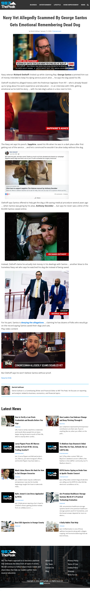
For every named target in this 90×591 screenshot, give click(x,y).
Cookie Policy (73, 568)
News (83, 5)
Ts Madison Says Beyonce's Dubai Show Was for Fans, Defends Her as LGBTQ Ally (73, 447)
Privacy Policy (73, 561)
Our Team (49, 564)
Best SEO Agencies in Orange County (29, 523)
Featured (17, 427)
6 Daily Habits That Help (69, 523)
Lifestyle (57, 5)
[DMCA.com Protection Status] (45, 584)
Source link (6, 377)
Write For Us (72, 575)
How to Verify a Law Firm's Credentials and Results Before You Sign (29, 420)
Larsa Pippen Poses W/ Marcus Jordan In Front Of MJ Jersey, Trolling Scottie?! (27, 447)
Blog (47, 571)
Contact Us (49, 568)
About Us (48, 561)
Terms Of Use (73, 564)
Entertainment (45, 5)
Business (33, 5)
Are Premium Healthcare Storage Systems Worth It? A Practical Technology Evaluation (73, 497)
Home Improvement (70, 5)
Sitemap (71, 571)
